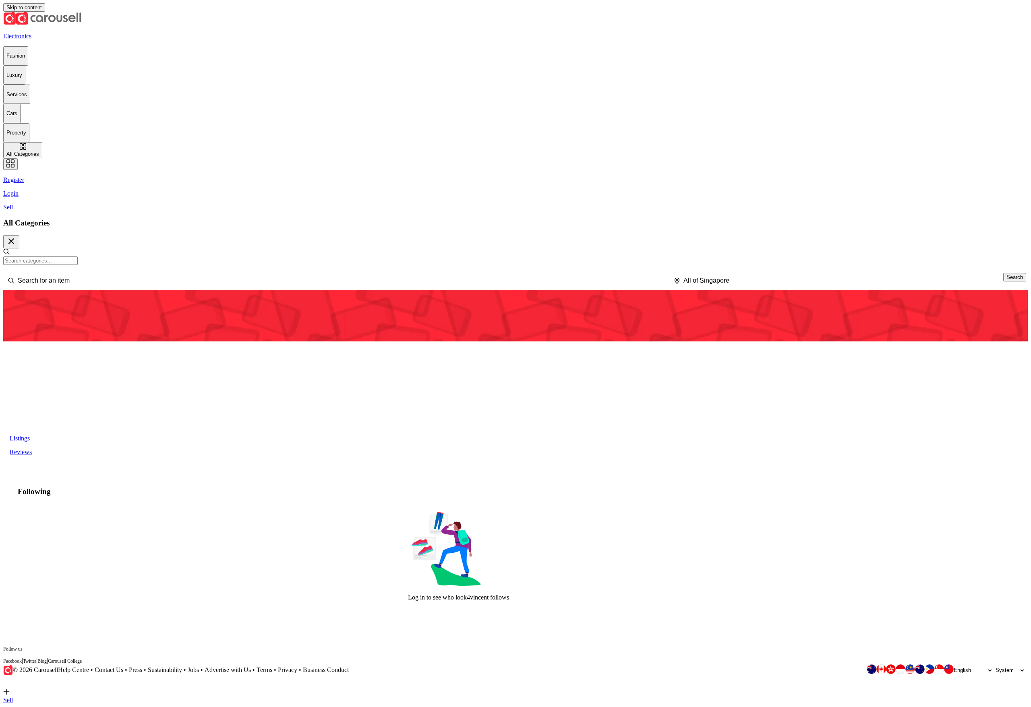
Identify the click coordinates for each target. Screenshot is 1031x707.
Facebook (12, 661)
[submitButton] (1014, 277)
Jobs (193, 669)
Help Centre (73, 669)
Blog (42, 661)
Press (135, 669)
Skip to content (24, 7)
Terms (264, 669)
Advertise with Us (228, 669)
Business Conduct (326, 669)
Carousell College (65, 661)
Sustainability (165, 669)
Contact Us (109, 669)
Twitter (29, 661)
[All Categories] (10, 164)
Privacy (287, 669)
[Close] (11, 241)
